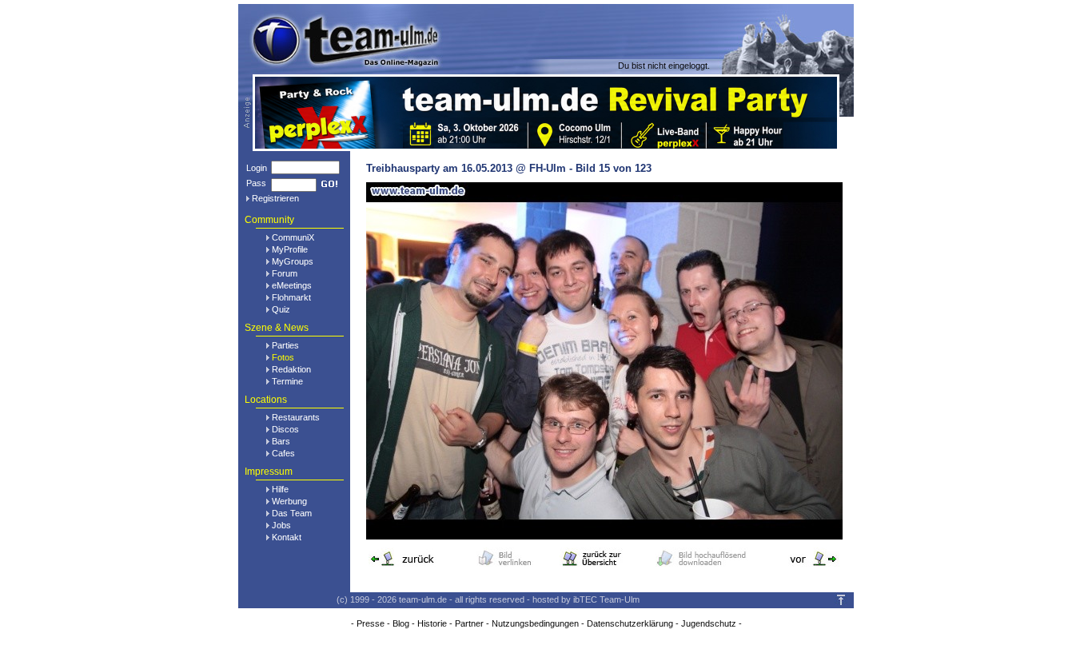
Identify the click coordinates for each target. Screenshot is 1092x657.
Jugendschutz (708, 623)
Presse (371, 623)
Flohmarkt (291, 297)
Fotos (283, 357)
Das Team (292, 513)
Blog (401, 623)
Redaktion (291, 369)
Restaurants (296, 417)
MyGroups (292, 261)
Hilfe (280, 489)
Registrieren (275, 198)
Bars (281, 441)
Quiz (281, 309)
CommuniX (293, 237)
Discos (285, 429)
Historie (432, 623)
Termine (287, 381)
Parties (285, 345)
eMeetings (292, 285)
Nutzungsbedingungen (535, 623)
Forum (284, 273)
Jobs (281, 525)
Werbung (289, 501)
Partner (469, 623)
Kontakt (286, 537)
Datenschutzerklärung (630, 623)
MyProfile (290, 249)
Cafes (283, 453)
